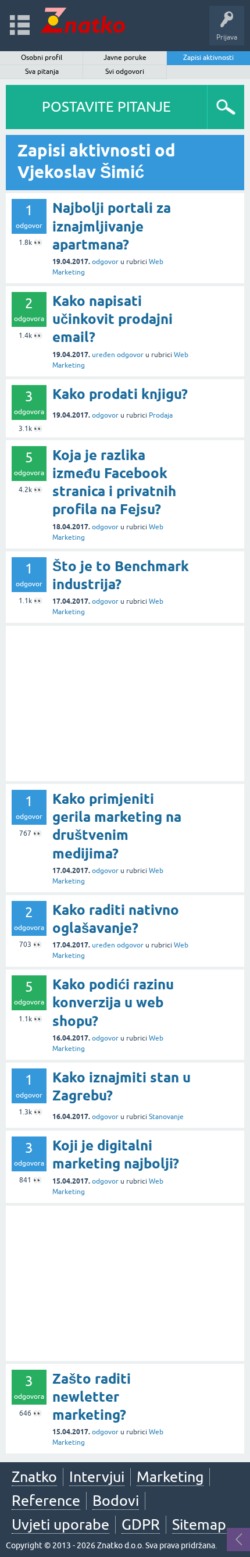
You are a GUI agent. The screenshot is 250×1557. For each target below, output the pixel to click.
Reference (46, 1500)
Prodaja (161, 415)
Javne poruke (125, 58)
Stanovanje (166, 1117)
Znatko (34, 1477)
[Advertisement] (125, 703)
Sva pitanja (42, 71)
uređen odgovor (118, 355)
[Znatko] (83, 20)
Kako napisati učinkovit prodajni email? (112, 319)
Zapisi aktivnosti (208, 58)
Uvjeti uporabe (60, 1524)
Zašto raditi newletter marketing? (91, 1396)
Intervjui (96, 1477)
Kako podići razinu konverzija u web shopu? (113, 1002)
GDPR (141, 1524)
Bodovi (115, 1500)
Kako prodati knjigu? (120, 394)
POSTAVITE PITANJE (106, 107)
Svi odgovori (124, 71)
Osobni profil (41, 58)
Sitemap (199, 1524)
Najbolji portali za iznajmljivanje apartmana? (111, 225)
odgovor (105, 262)
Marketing (170, 1477)
